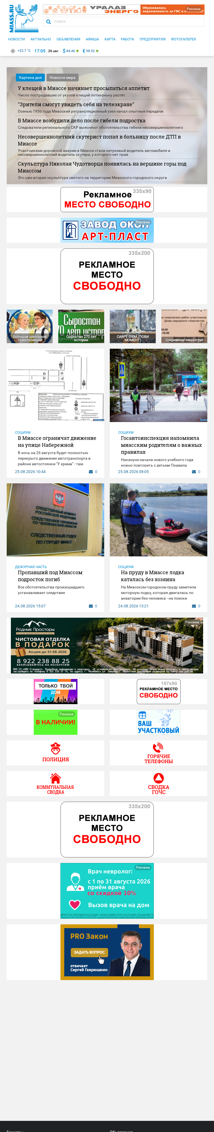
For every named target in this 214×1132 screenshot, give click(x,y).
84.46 (70, 51)
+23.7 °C (24, 51)
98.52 (90, 51)
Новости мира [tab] (63, 77)
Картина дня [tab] (30, 77)
